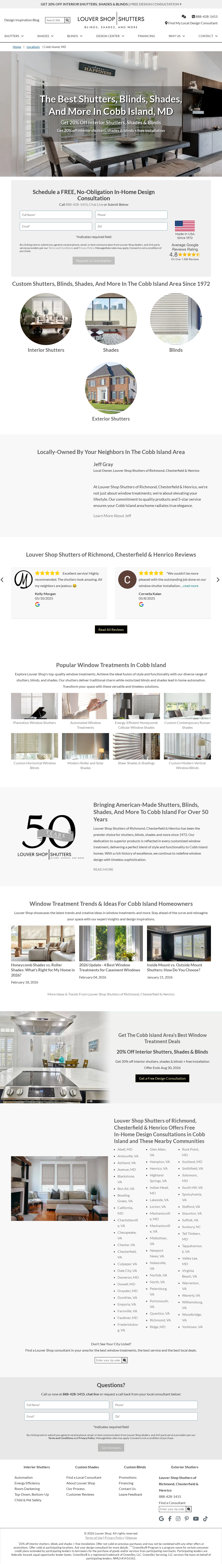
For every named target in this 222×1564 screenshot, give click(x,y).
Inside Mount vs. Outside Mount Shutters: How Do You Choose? (174, 967)
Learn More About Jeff (112, 515)
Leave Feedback (130, 1494)
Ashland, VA (127, 1163)
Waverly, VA (191, 1295)
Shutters (12, 36)
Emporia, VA (127, 1304)
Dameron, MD (128, 1277)
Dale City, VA (127, 1270)
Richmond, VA (160, 1320)
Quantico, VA (160, 1313)
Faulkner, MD (128, 1318)
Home (17, 47)
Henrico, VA (159, 1168)
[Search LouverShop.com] (124, 1360)
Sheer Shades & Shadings (136, 763)
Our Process (75, 1489)
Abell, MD (125, 1149)
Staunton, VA (192, 1213)
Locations (33, 47)
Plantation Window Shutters (34, 722)
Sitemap (131, 1537)
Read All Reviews (111, 629)
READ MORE (103, 869)
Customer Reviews (80, 1494)
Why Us (175, 36)
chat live (92, 1394)
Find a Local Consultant (83, 1477)
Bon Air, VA (126, 1188)
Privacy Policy (86, 248)
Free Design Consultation (155, 4)
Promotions (128, 1477)
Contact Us (127, 1489)
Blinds (72, 36)
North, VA (157, 1282)
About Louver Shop (80, 1483)
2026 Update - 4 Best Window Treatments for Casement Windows (109, 967)
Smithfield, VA (192, 1168)
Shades (43, 36)
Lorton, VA (158, 1206)
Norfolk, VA (158, 1275)
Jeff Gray (103, 464)
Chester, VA (126, 1245)
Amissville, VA (128, 1156)
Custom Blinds (135, 1467)
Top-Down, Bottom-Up (32, 1494)
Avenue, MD (127, 1169)
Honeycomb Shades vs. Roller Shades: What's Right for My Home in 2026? (43, 969)
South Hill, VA (192, 1187)
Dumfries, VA (127, 1297)
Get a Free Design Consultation (162, 1078)
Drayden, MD (128, 1291)
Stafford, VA (191, 1206)
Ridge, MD (157, 1327)
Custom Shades (87, 1467)
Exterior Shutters (111, 419)
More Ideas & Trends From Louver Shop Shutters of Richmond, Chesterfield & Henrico (111, 994)
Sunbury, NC (191, 1227)
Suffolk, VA (190, 1220)
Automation (24, 1477)
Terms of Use (94, 1537)
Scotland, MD (192, 1161)
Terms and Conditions (61, 248)
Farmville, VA (127, 1311)
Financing (146, 36)
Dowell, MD (126, 1284)
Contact (206, 36)
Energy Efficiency (27, 1483)
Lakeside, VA (159, 1200)
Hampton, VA (160, 1161)
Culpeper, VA (127, 1264)
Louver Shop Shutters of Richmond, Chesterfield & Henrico (156, 470)
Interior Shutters (46, 350)
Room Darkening (27, 1489)
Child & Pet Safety (28, 1500)
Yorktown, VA (192, 1327)
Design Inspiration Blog (21, 20)
